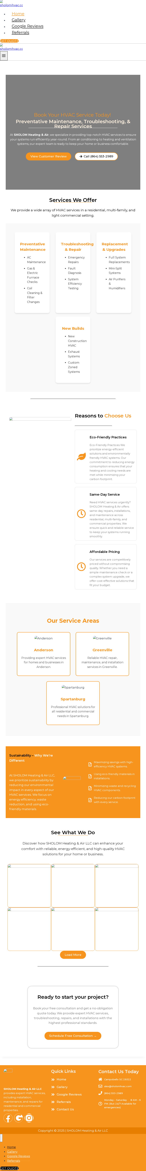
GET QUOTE (9, 41)
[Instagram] (29, 1118)
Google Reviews (27, 26)
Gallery (18, 20)
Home (18, 13)
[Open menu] (4, 55)
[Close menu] (1, 1138)
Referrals (20, 32)
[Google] (18, 1118)
